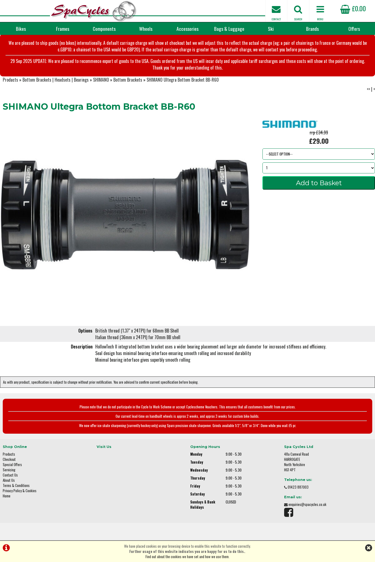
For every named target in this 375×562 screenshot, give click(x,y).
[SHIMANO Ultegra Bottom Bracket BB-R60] (125, 214)
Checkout (9, 459)
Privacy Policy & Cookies (20, 490)
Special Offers (12, 464)
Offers (354, 28)
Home (6, 496)
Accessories (187, 28)
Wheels (145, 28)
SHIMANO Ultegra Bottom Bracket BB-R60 (183, 79)
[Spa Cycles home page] (94, 11)
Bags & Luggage (229, 28)
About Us (9, 480)
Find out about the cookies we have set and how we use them (187, 556)
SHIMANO (101, 79)
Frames (62, 28)
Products (10, 79)
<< (368, 89)
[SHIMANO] (289, 126)
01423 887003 (298, 487)
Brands (312, 28)
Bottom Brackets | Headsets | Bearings (56, 79)
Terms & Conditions (16, 485)
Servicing (9, 469)
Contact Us (10, 475)
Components (104, 28)
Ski (271, 28)
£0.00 (358, 8)
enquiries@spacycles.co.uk (307, 504)
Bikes (21, 28)
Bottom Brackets (127, 79)
